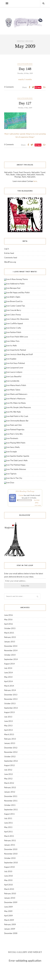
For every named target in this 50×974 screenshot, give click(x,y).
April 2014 (8, 681)
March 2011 (9, 836)
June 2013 (8, 721)
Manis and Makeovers (18, 394)
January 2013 (9, 743)
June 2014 (8, 673)
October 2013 (10, 704)
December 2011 (10, 796)
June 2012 (8, 774)
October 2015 (10, 628)
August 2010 (9, 867)
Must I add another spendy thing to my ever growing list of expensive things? (25, 135)
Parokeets (14, 438)
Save (39, 145)
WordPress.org (10, 262)
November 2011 (11, 801)
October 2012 (10, 757)
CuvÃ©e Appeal (16, 324)
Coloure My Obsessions (19, 319)
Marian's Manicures (17, 399)
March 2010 (9, 889)
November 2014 (11, 651)
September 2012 (11, 761)
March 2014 (9, 686)
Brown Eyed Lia (16, 301)
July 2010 (8, 871)
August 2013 (9, 712)
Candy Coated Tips (17, 306)
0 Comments (9, 87)
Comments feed (10, 258)
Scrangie (13, 452)
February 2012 (10, 788)
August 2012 (9, 765)
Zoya (12, 483)
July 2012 (8, 770)
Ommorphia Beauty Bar (19, 421)
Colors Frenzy (15, 315)
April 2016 (8, 624)
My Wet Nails (15, 412)
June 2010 (8, 876)
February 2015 (10, 637)
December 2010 (10, 849)
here (35, 181)
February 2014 (10, 690)
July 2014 (8, 668)
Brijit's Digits (15, 297)
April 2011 (8, 832)
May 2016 (8, 620)
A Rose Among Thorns (19, 279)
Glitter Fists (14, 341)
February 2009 (10, 925)
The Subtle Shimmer (18, 469)
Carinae (20, 495)
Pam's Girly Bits (16, 434)
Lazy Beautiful (15, 377)
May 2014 (8, 677)
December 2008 (10, 933)
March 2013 (9, 735)
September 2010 (11, 863)
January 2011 (9, 845)
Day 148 (25, 69)
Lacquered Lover (16, 368)
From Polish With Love (19, 337)
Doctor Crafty (15, 328)
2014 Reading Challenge (25, 491)
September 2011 (11, 810)
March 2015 (9, 633)
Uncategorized (25, 64)
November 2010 (11, 854)
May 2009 (8, 911)
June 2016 (8, 615)
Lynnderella (14, 381)
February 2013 (10, 739)
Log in (6, 249)
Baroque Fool (15, 288)
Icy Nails (13, 346)
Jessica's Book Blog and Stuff (21, 354)
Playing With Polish (17, 443)
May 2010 (8, 880)
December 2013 (10, 695)
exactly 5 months (25, 80)
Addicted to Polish (17, 284)
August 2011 (9, 814)
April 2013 (8, 730)
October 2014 (10, 655)
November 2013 (11, 699)
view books (38, 505)
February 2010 (10, 894)
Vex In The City (16, 478)
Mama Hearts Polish (18, 385)
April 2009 (8, 916)
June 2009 (8, 907)
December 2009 (10, 902)
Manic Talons (15, 390)
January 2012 (9, 792)
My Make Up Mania (18, 403)
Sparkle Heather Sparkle (19, 456)
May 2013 (8, 726)
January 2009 (9, 929)
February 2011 (10, 841)
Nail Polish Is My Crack (19, 416)
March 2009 (9, 920)
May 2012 (8, 779)
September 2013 (11, 708)
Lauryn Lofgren (16, 372)
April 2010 (8, 885)
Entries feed (9, 253)
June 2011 (8, 823)
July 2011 (8, 818)
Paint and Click (16, 425)
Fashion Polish (15, 332)
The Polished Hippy (17, 465)
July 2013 (8, 717)
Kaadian (13, 359)
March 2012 (9, 783)
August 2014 (9, 664)
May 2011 (8, 827)
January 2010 (9, 898)
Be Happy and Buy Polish (20, 293)
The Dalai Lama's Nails (19, 461)
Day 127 (25, 103)
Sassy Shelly (15, 447)
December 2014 (10, 646)
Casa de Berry (15, 310)
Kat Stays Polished (17, 363)
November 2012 (11, 752)
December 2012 (10, 748)
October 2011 (10, 805)
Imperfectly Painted (18, 350)
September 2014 (11, 659)
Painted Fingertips (17, 430)
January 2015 (9, 642)
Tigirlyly (13, 474)
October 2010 (10, 858)
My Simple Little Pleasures (20, 407)
